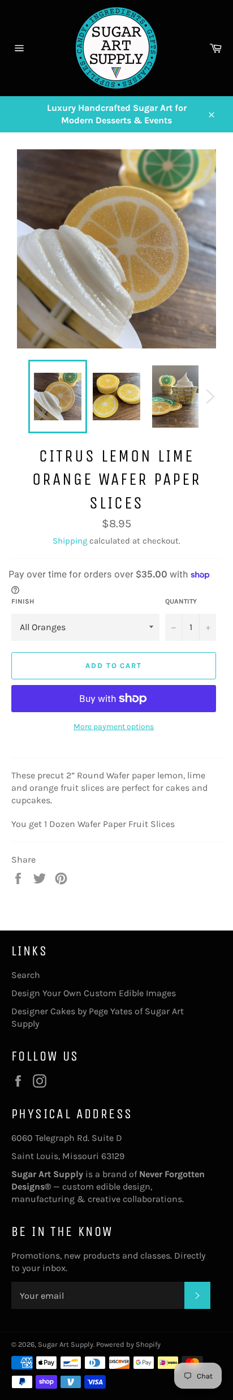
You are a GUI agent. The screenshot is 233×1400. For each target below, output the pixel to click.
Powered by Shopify (128, 1344)
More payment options (114, 726)
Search (25, 975)
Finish (22, 601)
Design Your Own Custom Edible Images (93, 993)
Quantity (181, 601)
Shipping (70, 541)
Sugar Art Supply (65, 1344)
